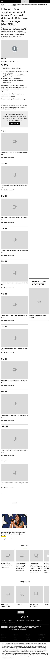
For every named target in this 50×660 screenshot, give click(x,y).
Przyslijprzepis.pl (41, 637)
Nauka (9, 5)
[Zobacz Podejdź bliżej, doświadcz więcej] (7, 555)
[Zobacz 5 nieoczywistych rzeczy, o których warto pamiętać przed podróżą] (22, 555)
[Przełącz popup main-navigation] (2, 1)
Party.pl (14, 637)
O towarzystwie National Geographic (33, 620)
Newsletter (4, 622)
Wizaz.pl (15, 639)
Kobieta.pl (28, 634)
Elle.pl (2, 634)
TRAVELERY (23, 105)
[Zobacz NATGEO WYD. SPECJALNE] (36, 594)
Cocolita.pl (28, 639)
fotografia (4, 539)
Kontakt (3, 620)
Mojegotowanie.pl (42, 634)
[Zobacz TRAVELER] (22, 594)
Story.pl (40, 639)
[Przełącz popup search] (47, 1)
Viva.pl (2, 639)
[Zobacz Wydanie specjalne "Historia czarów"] (39, 301)
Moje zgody (11, 622)
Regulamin (10, 620)
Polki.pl (27, 637)
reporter (11, 539)
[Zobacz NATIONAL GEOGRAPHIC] (7, 594)
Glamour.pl (15, 634)
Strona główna (2, 5)
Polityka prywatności (19, 620)
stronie (13, 96)
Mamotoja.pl (3, 637)
